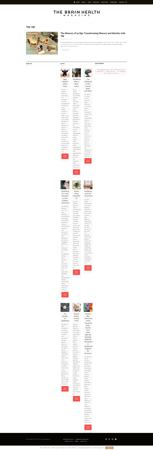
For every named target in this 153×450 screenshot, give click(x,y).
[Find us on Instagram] (112, 439)
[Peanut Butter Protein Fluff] (76, 307)
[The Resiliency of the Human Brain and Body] (88, 72)
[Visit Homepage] (76, 13)
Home (78, 2)
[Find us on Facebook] (106, 439)
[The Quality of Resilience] (65, 307)
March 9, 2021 (65, 39)
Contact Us (123, 2)
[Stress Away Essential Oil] (76, 184)
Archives (96, 2)
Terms (76, 441)
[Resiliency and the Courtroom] (88, 184)
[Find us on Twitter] (109, 439)
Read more (66, 50)
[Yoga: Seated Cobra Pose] (65, 72)
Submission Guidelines (82, 439)
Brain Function (32, 33)
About (84, 2)
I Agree (109, 447)
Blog (89, 2)
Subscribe (113, 2)
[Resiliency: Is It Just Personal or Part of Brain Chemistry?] (65, 184)
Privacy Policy (69, 441)
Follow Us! (111, 71)
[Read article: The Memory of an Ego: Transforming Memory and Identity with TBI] (42, 43)
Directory (104, 2)
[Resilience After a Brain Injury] (76, 72)
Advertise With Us (68, 439)
